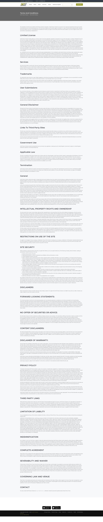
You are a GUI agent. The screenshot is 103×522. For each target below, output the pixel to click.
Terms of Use (54, 512)
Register (79, 4)
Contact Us (69, 512)
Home (30, 4)
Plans (39, 4)
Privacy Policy (47, 512)
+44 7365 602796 (25, 514)
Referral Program (57, 4)
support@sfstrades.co (40, 490)
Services (44, 4)
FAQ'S (49, 4)
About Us (64, 512)
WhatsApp (80, 512)
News (35, 4)
